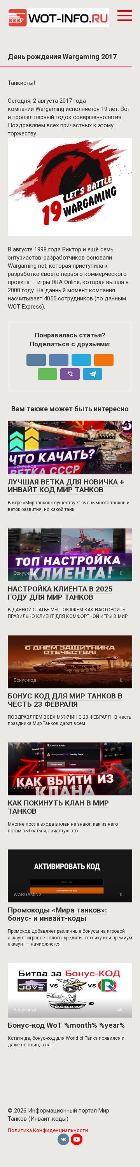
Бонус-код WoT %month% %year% (66, 1025)
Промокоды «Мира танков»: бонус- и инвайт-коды (57, 914)
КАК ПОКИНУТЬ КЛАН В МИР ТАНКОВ (58, 807)
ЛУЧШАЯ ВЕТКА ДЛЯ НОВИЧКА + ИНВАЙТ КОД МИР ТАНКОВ (66, 486)
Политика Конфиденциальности (48, 1130)
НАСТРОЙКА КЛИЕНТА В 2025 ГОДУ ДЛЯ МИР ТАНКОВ (60, 593)
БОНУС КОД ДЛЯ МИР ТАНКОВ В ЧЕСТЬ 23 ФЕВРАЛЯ (65, 700)
